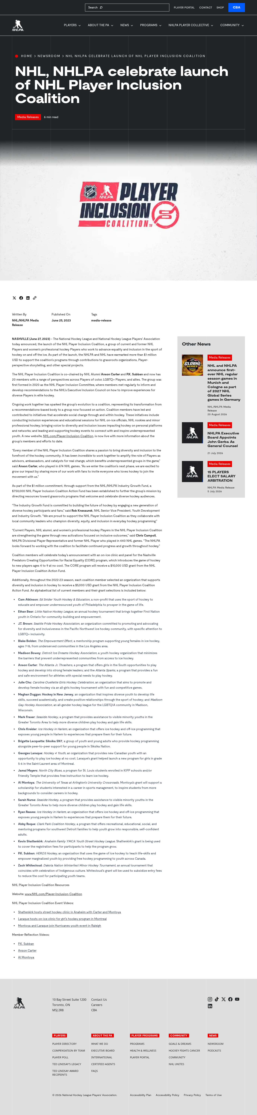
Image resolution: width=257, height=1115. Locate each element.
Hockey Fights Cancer (184, 1050)
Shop (220, 7)
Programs (148, 25)
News (124, 25)
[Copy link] (34, 298)
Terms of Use (213, 1095)
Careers (96, 1005)
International (101, 1057)
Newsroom (49, 56)
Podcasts (214, 1050)
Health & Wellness (143, 1050)
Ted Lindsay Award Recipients (65, 1072)
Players (70, 25)
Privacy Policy (192, 1095)
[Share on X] (14, 298)
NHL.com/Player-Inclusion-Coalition (68, 436)
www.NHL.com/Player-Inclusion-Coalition (53, 894)
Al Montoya (26, 957)
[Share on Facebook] (21, 298)
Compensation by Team (68, 1050)
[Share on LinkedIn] (28, 298)
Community (230, 25)
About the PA (98, 25)
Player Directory (64, 1044)
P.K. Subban (26, 944)
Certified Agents (103, 1064)
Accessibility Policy (167, 1095)
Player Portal (184, 7)
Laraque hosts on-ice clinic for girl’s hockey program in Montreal (62, 919)
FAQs (94, 1071)
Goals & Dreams (180, 1044)
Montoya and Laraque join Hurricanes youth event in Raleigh (59, 925)
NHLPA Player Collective (189, 25)
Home (26, 56)
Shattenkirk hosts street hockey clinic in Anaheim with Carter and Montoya (69, 912)
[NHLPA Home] (18, 25)
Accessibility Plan (140, 1095)
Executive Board (103, 1050)
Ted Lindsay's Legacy (66, 1064)
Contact (205, 7)
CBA (236, 7)
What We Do (99, 1044)
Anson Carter (27, 950)
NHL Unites (187, 1064)
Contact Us (99, 999)
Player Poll (60, 1057)
